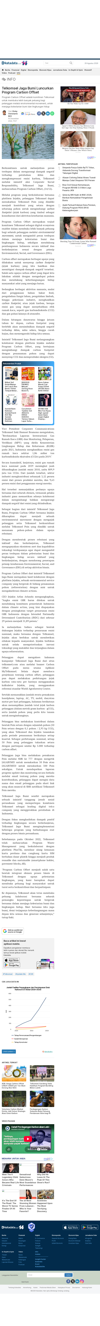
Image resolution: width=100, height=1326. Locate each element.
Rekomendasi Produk (12, 364)
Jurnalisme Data (60, 70)
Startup (37, 1243)
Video (4, 73)
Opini (4, 1257)
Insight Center (40, 1259)
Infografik (88, 1238)
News (21, 1255)
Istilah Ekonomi (57, 1243)
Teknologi (38, 1248)
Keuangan (22, 1241)
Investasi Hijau (74, 1243)
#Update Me (20, 974)
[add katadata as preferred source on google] (28, 930)
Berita (7, 70)
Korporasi (22, 1246)
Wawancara (6, 1260)
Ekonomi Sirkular (74, 1241)
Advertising (27, 1287)
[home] (3, 70)
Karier (35, 1287)
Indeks (37, 1254)
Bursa (21, 1243)
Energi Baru (73, 1238)
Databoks (38, 1262)
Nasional (5, 1238)
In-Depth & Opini (76, 70)
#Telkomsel (7, 974)
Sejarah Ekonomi (58, 1238)
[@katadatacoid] (82, 1281)
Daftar (68, 1275)
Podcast (11, 73)
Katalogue (22, 1260)
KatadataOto (40, 1266)
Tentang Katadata (14, 1287)
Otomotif (88, 70)
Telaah (4, 1255)
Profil (54, 1241)
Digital (23, 70)
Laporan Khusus (7, 1262)
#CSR (31, 974)
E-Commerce (40, 1238)
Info (18, 73)
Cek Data (88, 1243)
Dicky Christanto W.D (13, 113)
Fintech (37, 1241)
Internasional (6, 1243)
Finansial (15, 70)
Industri (4, 1241)
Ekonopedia (33, 70)
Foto (20, 1262)
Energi (4, 1246)
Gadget (37, 1246)
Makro (21, 1238)
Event (37, 1264)
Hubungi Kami (87, 1287)
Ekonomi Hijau (45, 70)
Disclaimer (76, 1287)
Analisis (88, 1241)
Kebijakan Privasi (64, 1287)
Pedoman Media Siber (48, 1287)
